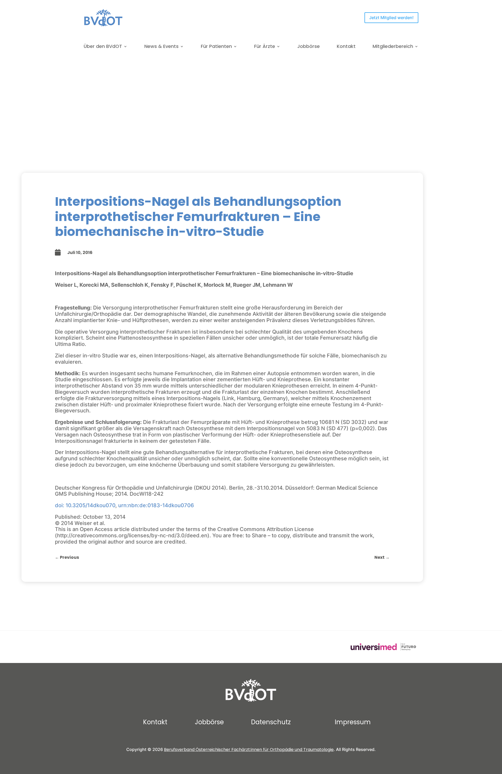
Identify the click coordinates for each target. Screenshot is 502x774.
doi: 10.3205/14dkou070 (85, 505)
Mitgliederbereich (393, 47)
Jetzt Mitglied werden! (391, 17)
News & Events (161, 47)
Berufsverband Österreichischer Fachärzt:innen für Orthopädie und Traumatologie (249, 750)
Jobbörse (308, 47)
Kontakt (346, 47)
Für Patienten (216, 47)
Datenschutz (271, 722)
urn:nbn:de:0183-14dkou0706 (156, 505)
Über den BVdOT (103, 47)
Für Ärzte (264, 47)
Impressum (353, 722)
